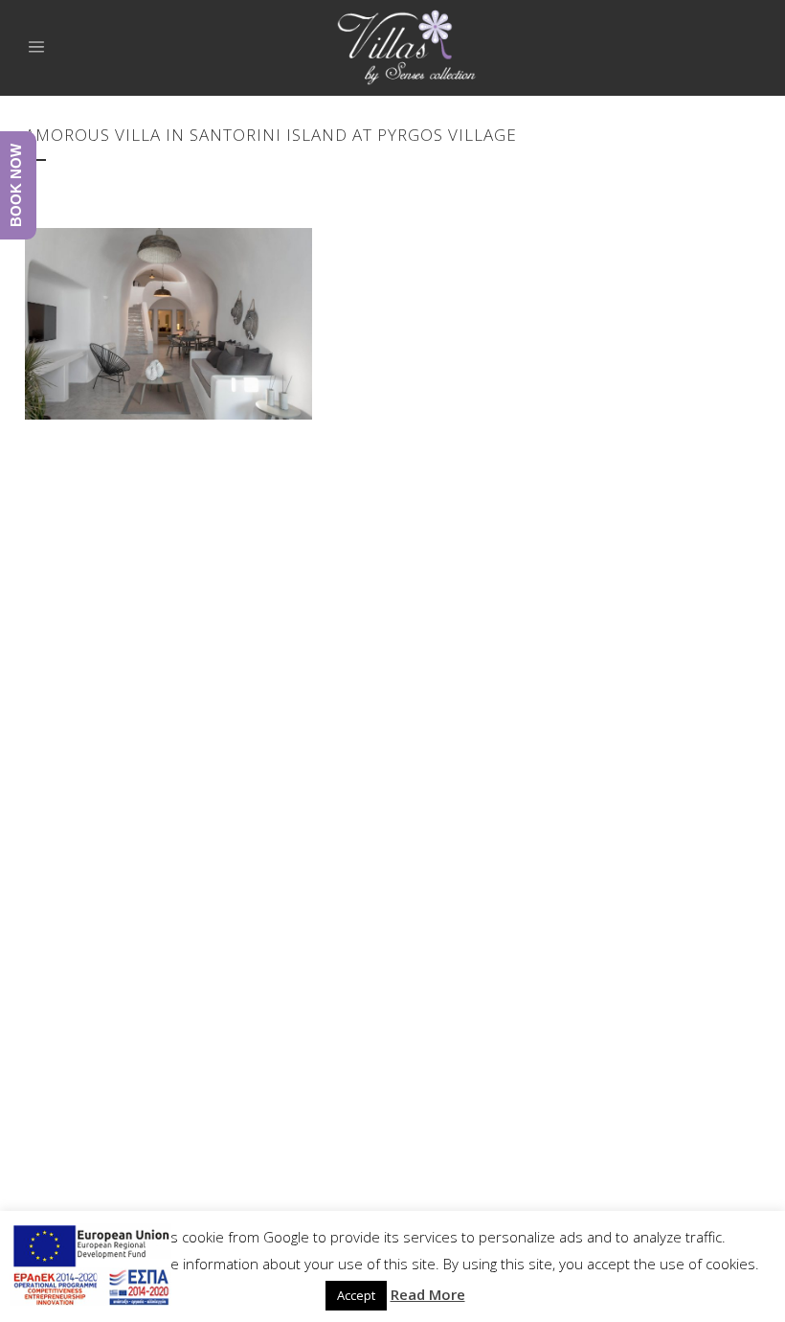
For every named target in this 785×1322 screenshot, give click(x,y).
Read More (428, 1294)
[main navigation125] (90, 1267)
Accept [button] (356, 1295)
